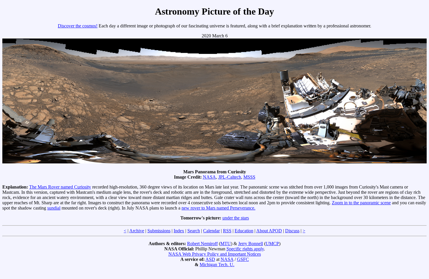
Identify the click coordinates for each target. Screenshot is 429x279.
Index (179, 230)
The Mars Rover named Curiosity (60, 186)
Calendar (211, 230)
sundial (53, 207)
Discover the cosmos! (77, 25)
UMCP (272, 243)
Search (193, 230)
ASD (210, 259)
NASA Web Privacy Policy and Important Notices (214, 254)
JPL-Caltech (229, 177)
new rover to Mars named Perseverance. (218, 207)
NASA (209, 177)
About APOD (269, 230)
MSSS (249, 177)
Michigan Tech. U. (217, 264)
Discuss (292, 230)
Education (244, 230)
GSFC (243, 259)
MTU (225, 243)
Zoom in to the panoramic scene (361, 202)
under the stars (235, 217)
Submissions (158, 230)
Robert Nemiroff (202, 243)
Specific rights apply (245, 248)
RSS (227, 230)
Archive (136, 230)
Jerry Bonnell (250, 243)
